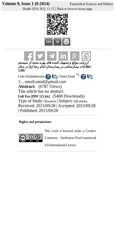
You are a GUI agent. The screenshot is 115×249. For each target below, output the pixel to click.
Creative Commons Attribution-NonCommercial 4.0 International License (70, 138)
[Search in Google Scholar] (48, 78)
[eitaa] (86, 56)
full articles (80, 101)
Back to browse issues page (74, 9)
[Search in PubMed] (54, 78)
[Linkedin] (63, 56)
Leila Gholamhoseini (31, 76)
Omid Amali (67, 76)
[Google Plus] (74, 56)
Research (50, 101)
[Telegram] (51, 56)
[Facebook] (28, 56)
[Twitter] (40, 56)
